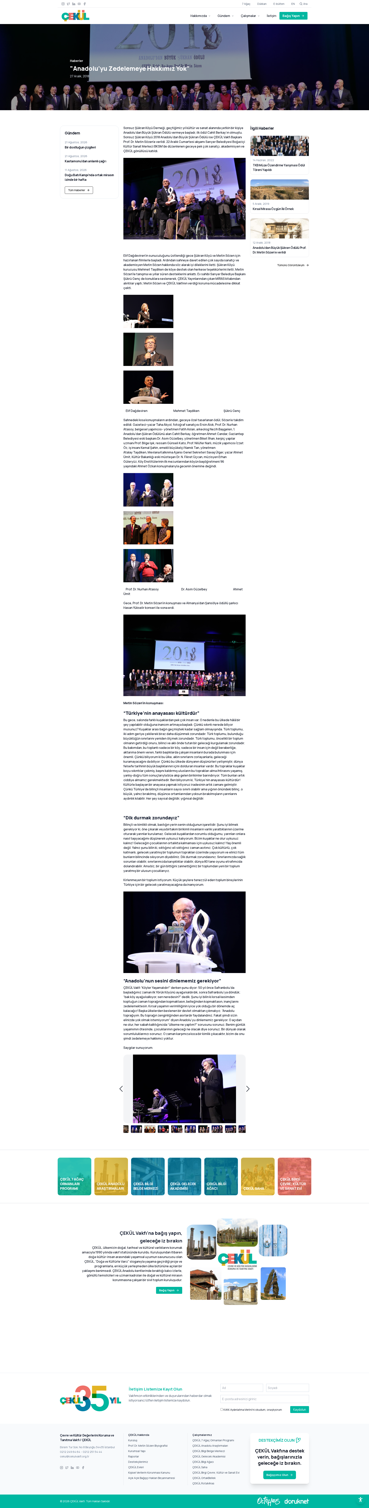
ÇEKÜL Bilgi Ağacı (203, 1462)
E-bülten (278, 4)
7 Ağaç (246, 4)
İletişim (271, 16)
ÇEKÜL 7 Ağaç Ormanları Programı (213, 1440)
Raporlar (133, 1456)
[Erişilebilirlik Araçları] (360, 1499)
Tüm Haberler (76, 190)
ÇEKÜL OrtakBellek (204, 1478)
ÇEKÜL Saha (199, 1467)
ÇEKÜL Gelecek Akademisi (208, 1456)
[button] (121, 1088)
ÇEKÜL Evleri (136, 1467)
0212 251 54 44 (92, 1452)
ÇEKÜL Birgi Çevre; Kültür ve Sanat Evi (215, 1472)
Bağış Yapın (291, 16)
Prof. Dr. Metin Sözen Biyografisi (148, 1445)
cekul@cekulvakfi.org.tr (74, 1456)
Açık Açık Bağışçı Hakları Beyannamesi (151, 1478)
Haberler (76, 61)
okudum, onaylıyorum (252, 1409)
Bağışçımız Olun (277, 1475)
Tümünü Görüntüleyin (290, 265)
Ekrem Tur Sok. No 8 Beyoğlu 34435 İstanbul (87, 1447)
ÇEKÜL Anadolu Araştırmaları (210, 1445)
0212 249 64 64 (70, 1452)
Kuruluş (132, 1440)
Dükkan (262, 4)
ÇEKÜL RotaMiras (203, 1483)
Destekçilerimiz (138, 1462)
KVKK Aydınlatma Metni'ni (239, 1409)
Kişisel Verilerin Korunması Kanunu (149, 1472)
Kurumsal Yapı (136, 1451)
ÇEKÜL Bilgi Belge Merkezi (208, 1451)
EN (293, 4)
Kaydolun (299, 1409)
